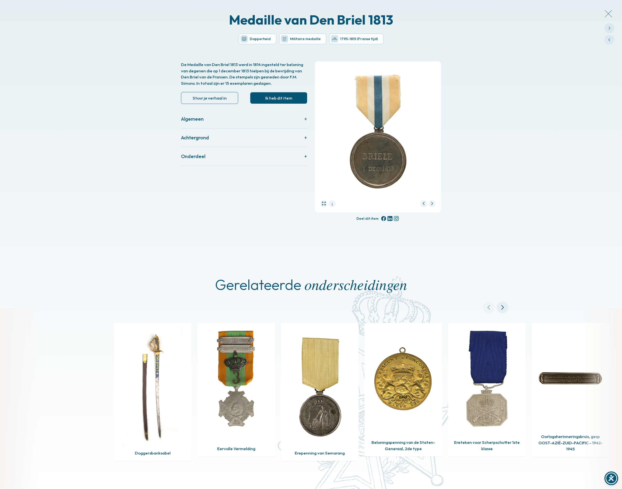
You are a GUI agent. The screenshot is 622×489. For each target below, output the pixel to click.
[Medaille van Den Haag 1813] (609, 28)
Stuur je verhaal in (210, 98)
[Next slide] (502, 307)
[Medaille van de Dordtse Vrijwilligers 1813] (609, 40)
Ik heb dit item (278, 98)
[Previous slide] (489, 307)
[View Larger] (324, 203)
